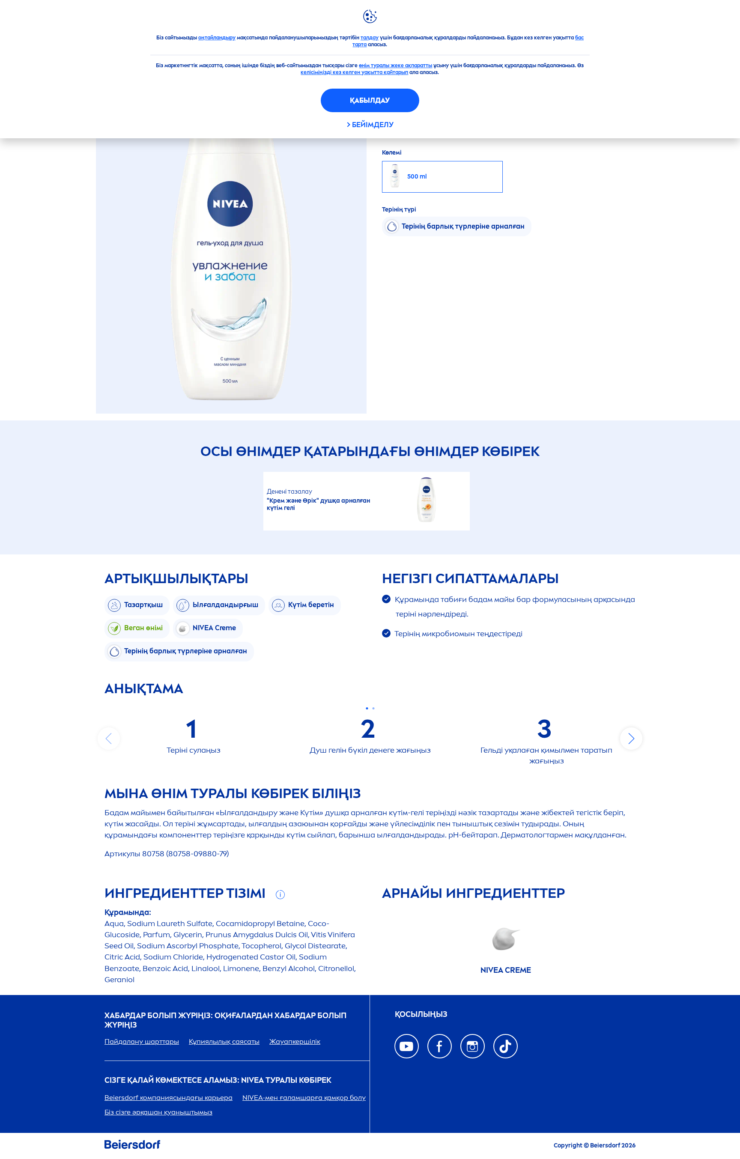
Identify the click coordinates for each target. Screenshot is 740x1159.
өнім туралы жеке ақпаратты (395, 66)
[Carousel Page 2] (373, 708)
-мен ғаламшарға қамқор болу (304, 1097)
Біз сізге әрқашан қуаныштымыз (158, 1112)
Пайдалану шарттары (141, 1041)
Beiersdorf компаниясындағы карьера (168, 1097)
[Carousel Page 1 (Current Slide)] (367, 708)
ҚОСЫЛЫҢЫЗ (421, 1014)
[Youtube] (406, 1046)
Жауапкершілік (294, 1041)
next (631, 738)
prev (109, 738)
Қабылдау (370, 100)
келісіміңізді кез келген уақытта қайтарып (354, 72)
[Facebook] (439, 1046)
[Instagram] (472, 1046)
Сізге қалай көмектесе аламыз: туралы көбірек (217, 1080)
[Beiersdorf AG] (132, 1146)
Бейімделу (373, 125)
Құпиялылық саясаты (224, 1041)
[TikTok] (505, 1046)
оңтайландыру (217, 38)
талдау (370, 38)
